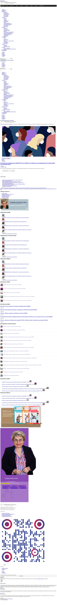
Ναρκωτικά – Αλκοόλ (5, 196)
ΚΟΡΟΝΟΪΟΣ (4, 50)
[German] (9, 60)
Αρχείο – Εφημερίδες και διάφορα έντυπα (10, 111)
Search (1, 58)
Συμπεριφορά (6, 21)
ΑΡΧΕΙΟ (36, 5)
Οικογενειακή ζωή (6, 14)
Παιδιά (3, 159)
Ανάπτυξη (5, 18)
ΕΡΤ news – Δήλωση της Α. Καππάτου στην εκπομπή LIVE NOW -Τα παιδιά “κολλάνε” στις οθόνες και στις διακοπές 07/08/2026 (17, 300)
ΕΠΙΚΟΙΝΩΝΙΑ (41, 5)
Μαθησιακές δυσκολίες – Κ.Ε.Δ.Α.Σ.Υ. (7, 194)
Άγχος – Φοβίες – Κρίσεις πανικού (9, 103)
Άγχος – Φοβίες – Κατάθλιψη (8, 32)
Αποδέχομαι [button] (46, 578)
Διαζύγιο (5, 102)
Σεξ (4, 38)
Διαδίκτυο (5, 31)
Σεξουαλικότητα (6, 29)
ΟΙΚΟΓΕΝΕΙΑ (11, 5)
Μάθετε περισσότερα (41, 578)
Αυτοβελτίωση (6, 39)
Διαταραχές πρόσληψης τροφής (8, 33)
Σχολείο (5, 22)
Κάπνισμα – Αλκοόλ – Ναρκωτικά (9, 94)
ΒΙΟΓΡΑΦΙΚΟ (2, 5)
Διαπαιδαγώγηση (6, 20)
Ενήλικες (3, 572)
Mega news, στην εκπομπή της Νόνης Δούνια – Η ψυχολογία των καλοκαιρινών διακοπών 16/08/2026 (14, 288)
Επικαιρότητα (6, 16)
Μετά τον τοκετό (6, 13)
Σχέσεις (5, 37)
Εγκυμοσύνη (6, 12)
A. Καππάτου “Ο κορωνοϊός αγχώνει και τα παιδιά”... (9, 233)
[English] (4, 60)
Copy (10, 598)
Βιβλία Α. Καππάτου (5, 568)
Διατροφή (5, 82)
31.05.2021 (2, 166)
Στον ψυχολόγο (6, 77)
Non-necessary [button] (2, 593)
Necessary (2, 588)
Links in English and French (6, 515)
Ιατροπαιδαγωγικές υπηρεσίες (6, 195)
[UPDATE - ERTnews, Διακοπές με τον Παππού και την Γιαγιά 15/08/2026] (28, 386)
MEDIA (31, 5)
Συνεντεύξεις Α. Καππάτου (6, 158)
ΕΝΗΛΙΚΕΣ (26, 5)
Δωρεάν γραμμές (4, 193)
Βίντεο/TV (5, 107)
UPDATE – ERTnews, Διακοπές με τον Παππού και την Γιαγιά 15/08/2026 (12, 292)
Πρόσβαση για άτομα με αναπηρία (7, 516)
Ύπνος (5, 81)
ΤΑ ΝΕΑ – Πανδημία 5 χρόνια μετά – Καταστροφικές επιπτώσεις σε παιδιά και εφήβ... (14, 221)
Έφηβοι (3, 571)
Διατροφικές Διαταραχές (5, 197)
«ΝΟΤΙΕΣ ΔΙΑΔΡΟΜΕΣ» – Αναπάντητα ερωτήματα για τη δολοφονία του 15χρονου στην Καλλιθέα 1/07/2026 (15, 361)
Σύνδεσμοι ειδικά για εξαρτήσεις (6, 514)
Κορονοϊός (3, 161)
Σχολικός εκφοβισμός (7, 23)
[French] (7, 60)
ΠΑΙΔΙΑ (17, 5)
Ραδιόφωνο (5, 45)
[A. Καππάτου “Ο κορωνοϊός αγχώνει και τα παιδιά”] (3, 255)
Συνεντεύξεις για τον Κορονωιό (7, 124)
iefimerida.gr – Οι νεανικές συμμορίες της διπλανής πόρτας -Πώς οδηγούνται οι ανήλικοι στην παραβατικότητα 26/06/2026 (16, 368)
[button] (5, 483)
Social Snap (5, 599)
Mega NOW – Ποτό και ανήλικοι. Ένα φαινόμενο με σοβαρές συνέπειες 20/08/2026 (12, 284)
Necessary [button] (1, 587)
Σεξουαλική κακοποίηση (7, 24)
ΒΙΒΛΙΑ (7, 5)
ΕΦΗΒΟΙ (21, 5)
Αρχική (3, 9)
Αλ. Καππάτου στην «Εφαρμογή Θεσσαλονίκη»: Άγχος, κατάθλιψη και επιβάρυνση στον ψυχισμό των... (17, 229)
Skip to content (2, 0)
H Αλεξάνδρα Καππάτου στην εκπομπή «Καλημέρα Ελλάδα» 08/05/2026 (11, 375)
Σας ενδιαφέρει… (6, 15)
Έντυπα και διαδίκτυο (7, 46)
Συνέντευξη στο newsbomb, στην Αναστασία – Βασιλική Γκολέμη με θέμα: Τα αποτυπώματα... (15, 217)
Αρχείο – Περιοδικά (7, 48)
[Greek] (1, 60)
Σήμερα (3, 160)
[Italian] (12, 60)
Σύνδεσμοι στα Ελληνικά (5, 513)
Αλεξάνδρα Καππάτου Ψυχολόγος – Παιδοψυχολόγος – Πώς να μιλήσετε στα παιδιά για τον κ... (15, 225)
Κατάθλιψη (5, 41)
